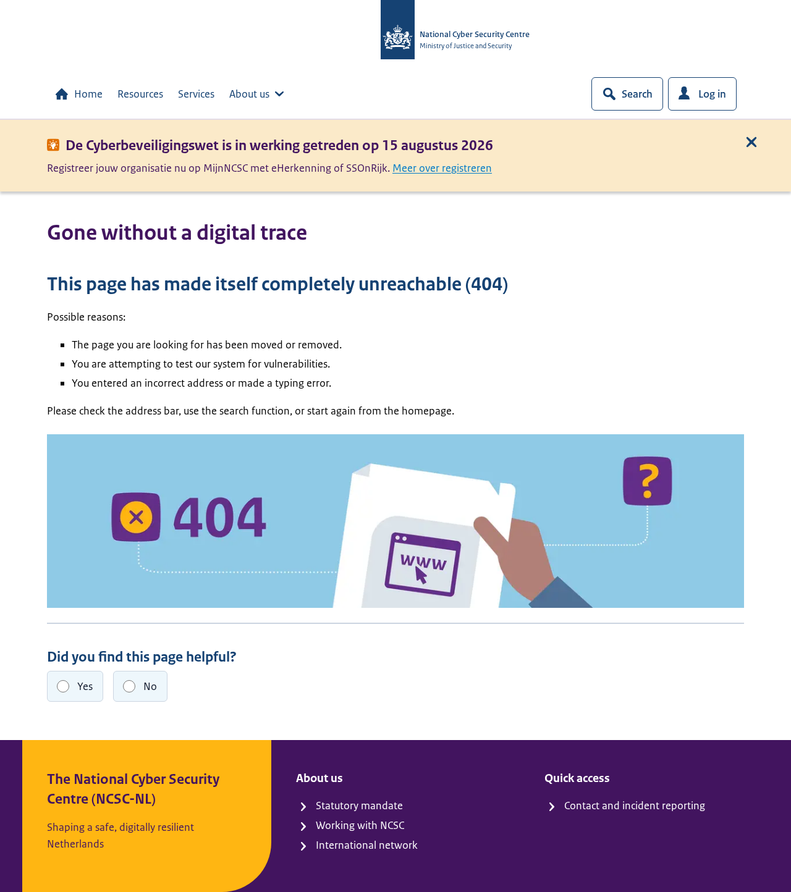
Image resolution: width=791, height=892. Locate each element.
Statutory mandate (359, 805)
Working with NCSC (360, 825)
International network (367, 845)
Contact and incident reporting (634, 805)
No (150, 686)
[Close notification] (751, 142)
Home (88, 94)
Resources (140, 94)
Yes (85, 686)
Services (196, 94)
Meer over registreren (442, 168)
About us (249, 94)
